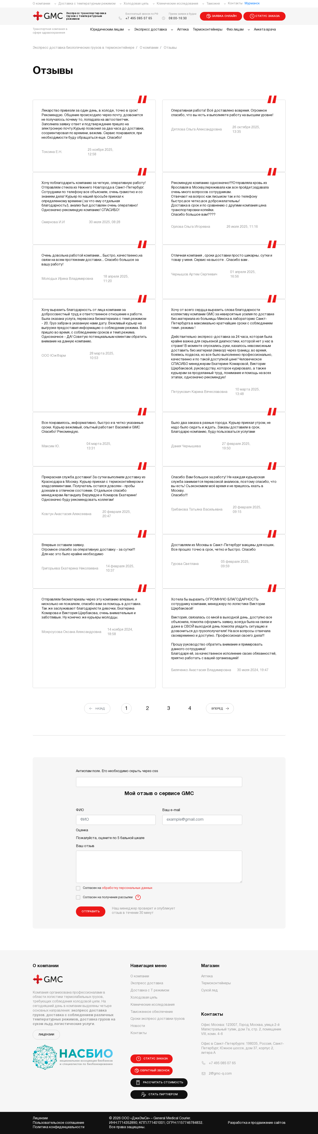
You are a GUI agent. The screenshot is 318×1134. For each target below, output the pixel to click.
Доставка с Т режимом (149, 990)
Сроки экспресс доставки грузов (157, 1018)
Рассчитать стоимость (162, 1082)
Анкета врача (265, 29)
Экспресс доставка (150, 29)
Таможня (213, 3)
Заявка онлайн (224, 16)
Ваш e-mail (171, 810)
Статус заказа (267, 16)
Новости (137, 1026)
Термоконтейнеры (207, 29)
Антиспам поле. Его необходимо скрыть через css (117, 771)
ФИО (80, 810)
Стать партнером (162, 1094)
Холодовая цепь (136, 3)
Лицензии (46, 1034)
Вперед (218, 709)
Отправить (91, 911)
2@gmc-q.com (220, 1073)
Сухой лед (209, 990)
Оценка (82, 830)
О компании (41, 3)
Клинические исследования (177, 3)
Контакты (235, 3)
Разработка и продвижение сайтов (257, 1122)
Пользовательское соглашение (58, 1122)
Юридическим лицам (107, 29)
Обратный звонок (155, 1070)
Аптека (183, 29)
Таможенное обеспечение (151, 1012)
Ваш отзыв (85, 846)
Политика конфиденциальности (58, 1127)
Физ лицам (235, 29)
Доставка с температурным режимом (87, 3)
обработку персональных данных (127, 888)
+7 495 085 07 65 (138, 18)
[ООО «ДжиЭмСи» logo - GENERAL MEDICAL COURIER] (48, 16)
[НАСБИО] (73, 1055)
